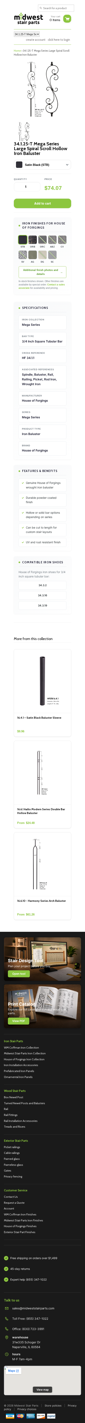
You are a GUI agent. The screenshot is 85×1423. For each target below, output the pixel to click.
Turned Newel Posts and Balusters (24, 1103)
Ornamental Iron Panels (18, 1077)
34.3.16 (42, 595)
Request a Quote (14, 1203)
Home (17, 50)
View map (43, 1389)
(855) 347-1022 (37, 1319)
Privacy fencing (13, 1176)
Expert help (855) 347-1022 (28, 1279)
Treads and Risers (14, 1126)
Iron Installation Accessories (21, 1065)
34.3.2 (43, 585)
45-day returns (20, 1268)
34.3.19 (42, 605)
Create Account (35, 40)
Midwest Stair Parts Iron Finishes (23, 1220)
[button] (22, 239)
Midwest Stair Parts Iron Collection (25, 1053)
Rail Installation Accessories (21, 1121)
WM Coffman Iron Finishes (20, 1214)
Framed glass (12, 1159)
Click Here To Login (59, 40)
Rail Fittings (11, 1115)
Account (9, 1208)
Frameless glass (13, 1165)
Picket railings (12, 1147)
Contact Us (11, 1197)
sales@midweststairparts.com (33, 1308)
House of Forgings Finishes (20, 1226)
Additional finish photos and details (40, 272)
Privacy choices (26, 1409)
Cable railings (12, 1153)
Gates (7, 1170)
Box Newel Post (13, 1097)
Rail (6, 1109)
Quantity (20, 179)
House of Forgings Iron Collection (24, 1059)
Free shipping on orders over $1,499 (33, 1258)
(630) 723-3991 (33, 1329)
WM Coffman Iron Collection (21, 1047)
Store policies (53, 1405)
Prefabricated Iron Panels (19, 1071)
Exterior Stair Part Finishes (19, 1232)
